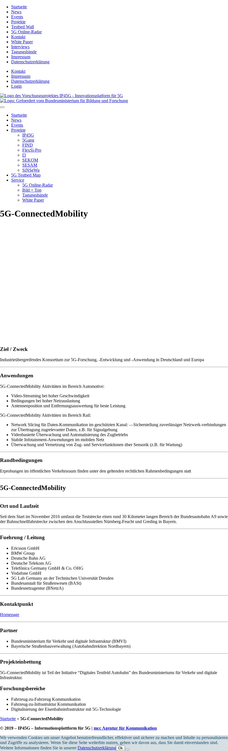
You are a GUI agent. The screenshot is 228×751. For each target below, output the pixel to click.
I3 (24, 155)
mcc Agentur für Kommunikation (125, 728)
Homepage (9, 614)
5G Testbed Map (26, 175)
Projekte (18, 21)
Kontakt (18, 36)
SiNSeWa (30, 170)
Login (16, 86)
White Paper (22, 41)
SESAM (29, 165)
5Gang (28, 140)
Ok (120, 748)
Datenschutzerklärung (30, 61)
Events (17, 16)
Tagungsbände (24, 51)
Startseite (19, 6)
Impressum (20, 56)
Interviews (20, 46)
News (16, 11)
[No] (127, 749)
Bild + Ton (31, 190)
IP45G (28, 135)
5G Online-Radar (26, 31)
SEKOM (30, 160)
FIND (27, 145)
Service (17, 180)
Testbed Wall (22, 26)
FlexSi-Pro (31, 150)
